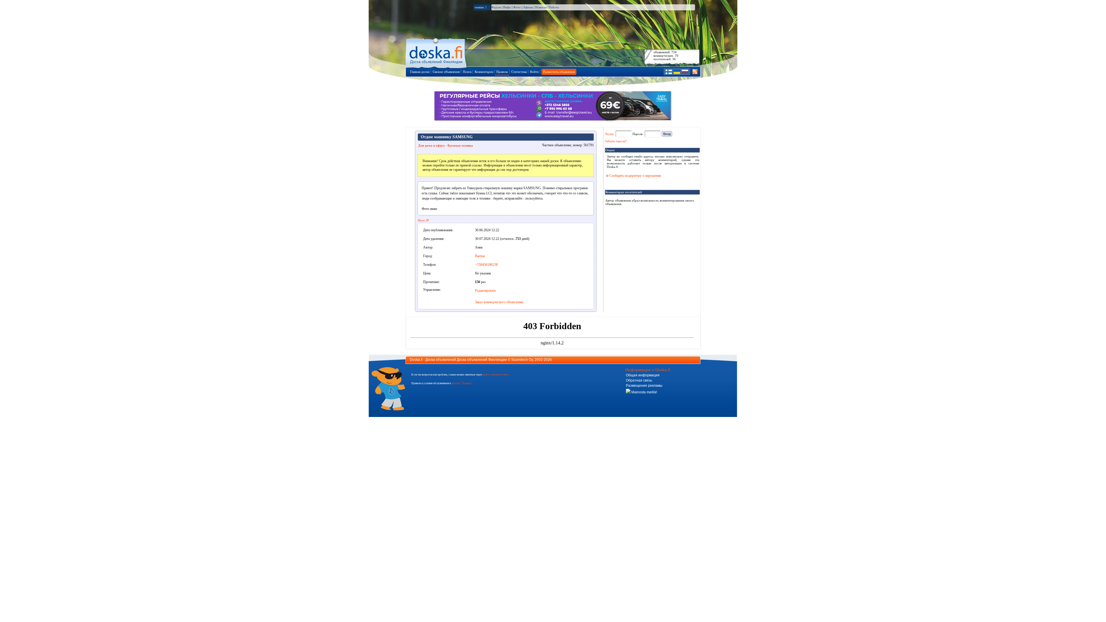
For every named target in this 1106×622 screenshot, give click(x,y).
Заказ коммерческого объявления (499, 302)
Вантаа (480, 256)
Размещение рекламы (644, 386)
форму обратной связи (496, 374)
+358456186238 (486, 265)
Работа (554, 7)
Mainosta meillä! (643, 392)
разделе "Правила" (461, 383)
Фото (517, 7)
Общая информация (643, 375)
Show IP (423, 220)
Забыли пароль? (616, 141)
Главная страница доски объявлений (436, 52)
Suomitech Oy (522, 360)
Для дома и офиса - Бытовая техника (445, 145)
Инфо (507, 7)
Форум (496, 7)
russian (481, 7)
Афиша (528, 7)
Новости (541, 7)
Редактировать (485, 291)
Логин (609, 134)
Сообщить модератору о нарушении (634, 176)
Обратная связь (639, 380)
